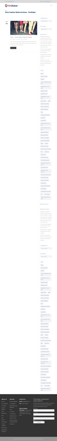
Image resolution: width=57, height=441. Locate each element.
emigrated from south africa (45, 87)
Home (6, 1)
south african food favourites (44, 171)
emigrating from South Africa (45, 97)
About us (3, 401)
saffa (42, 151)
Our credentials (5, 403)
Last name (35, 412)
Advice (42, 73)
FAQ (2, 417)
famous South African (45, 106)
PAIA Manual (4, 427)
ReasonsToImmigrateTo (45, 140)
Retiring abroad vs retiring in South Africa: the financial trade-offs (45, 56)
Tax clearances (13, 413)
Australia (42, 79)
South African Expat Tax (45, 160)
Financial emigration (13, 401)
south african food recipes (46, 174)
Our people (4, 405)
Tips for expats (47, 194)
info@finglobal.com (48, 1)
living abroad (43, 120)
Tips (41, 194)
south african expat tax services (45, 163)
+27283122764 (42, 1)
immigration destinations (45, 115)
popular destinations (44, 132)
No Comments (24, 39)
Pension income (13, 418)
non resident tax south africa (45, 124)
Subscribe (39, 422)
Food (42, 112)
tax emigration (43, 188)
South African (43, 154)
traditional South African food (45, 198)
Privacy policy (4, 421)
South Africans (43, 183)
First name (35, 408)
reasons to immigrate (45, 137)
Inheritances (12, 424)
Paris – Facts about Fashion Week (21, 37)
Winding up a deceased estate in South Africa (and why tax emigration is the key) (46, 38)
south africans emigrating (45, 185)
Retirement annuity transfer (46, 149)
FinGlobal (13, 39)
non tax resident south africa (45, 128)
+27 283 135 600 (24, 403)
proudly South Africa (44, 135)
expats (49, 101)
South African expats (44, 157)
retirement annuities (44, 146)
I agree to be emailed (39, 420)
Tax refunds (12, 411)
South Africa (47, 151)
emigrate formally (44, 90)
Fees (3, 415)
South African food (44, 167)
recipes (46, 143)
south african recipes (45, 180)
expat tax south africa (45, 103)
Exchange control (13, 416)
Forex (11, 409)
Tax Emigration (12, 403)
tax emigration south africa (46, 191)
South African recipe (44, 177)
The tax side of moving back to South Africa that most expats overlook (45, 50)
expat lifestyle (43, 101)
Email (34, 416)
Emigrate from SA (44, 93)
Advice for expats (44, 76)
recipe (42, 143)
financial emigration (44, 109)
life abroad (43, 117)
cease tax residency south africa (46, 82)
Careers (3, 419)
